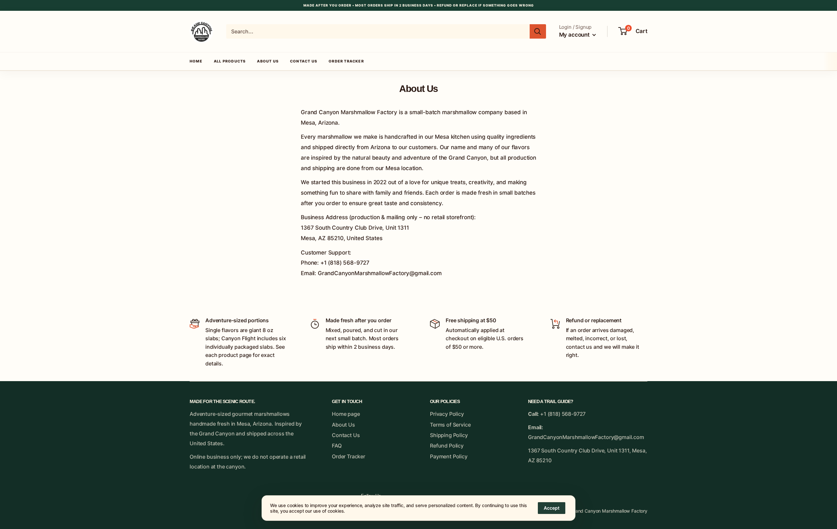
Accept (551, 508)
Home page (346, 414)
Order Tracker (346, 61)
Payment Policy (449, 456)
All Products (230, 61)
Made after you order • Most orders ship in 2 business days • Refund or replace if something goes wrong (418, 5)
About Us (268, 61)
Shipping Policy (449, 435)
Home (196, 61)
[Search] (538, 31)
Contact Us (303, 61)
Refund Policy (447, 445)
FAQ (337, 445)
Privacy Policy (447, 414)
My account (575, 34)
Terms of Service (450, 424)
